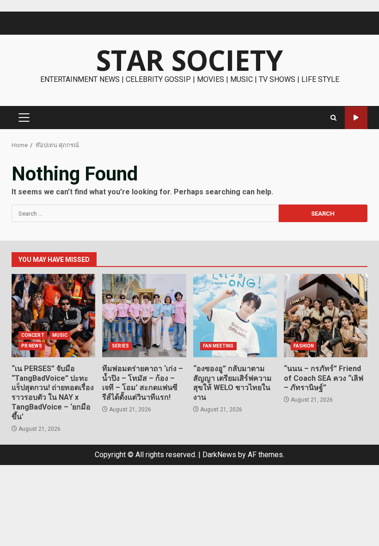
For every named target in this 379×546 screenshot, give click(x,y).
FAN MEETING (218, 345)
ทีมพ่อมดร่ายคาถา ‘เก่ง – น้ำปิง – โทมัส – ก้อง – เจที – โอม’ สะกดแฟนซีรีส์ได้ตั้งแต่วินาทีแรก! (144, 315)
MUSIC (60, 335)
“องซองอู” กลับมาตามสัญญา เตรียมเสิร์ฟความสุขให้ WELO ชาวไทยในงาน (235, 315)
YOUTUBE (356, 117)
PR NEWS (31, 345)
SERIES (120, 345)
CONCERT (32, 335)
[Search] (333, 118)
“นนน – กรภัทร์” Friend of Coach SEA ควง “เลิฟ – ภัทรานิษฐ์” (325, 315)
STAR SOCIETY (189, 60)
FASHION (303, 345)
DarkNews (219, 454)
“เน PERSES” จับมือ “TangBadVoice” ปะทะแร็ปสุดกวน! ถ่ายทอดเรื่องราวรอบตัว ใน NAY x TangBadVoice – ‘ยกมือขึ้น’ (53, 315)
